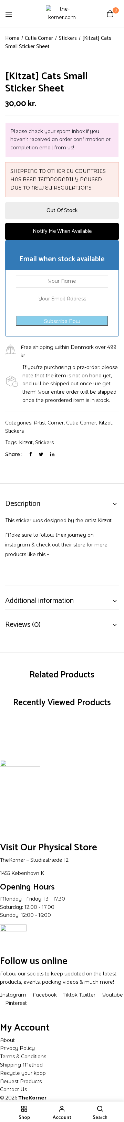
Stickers (68, 38)
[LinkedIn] (52, 454)
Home (12, 38)
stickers (44, 442)
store (79, 545)
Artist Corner (49, 423)
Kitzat (105, 423)
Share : (13, 454)
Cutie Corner (39, 38)
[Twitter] (41, 454)
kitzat (26, 442)
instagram (17, 545)
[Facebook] (30, 454)
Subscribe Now (62, 321)
